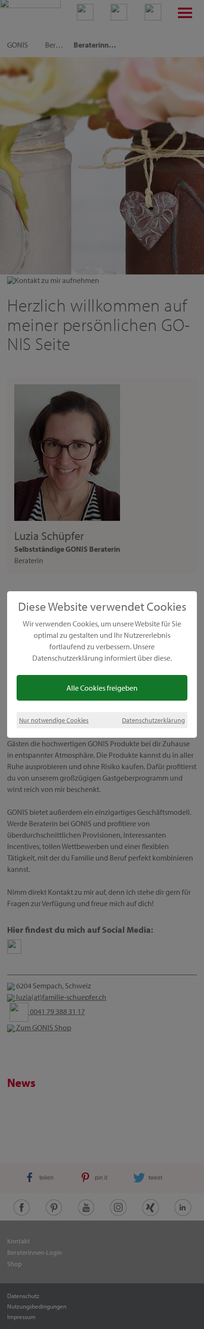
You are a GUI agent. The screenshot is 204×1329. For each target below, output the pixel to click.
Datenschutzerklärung (153, 719)
